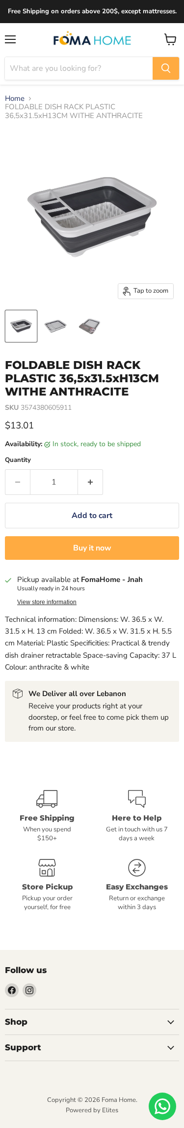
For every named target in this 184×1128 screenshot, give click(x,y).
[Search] (166, 68)
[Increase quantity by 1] (90, 482)
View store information (47, 602)
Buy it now (92, 548)
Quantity (18, 460)
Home (15, 98)
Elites (110, 1110)
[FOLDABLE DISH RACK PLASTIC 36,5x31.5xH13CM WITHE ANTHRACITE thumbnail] (21, 326)
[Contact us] (162, 1106)
